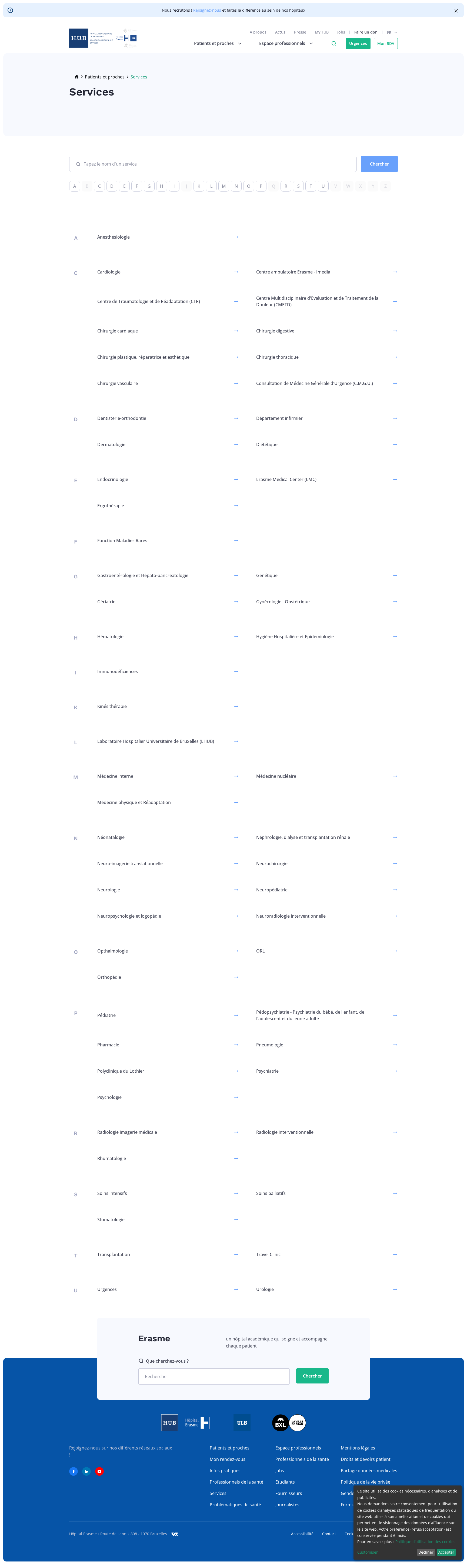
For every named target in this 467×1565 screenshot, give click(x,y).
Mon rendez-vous (227, 1459)
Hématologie (110, 637)
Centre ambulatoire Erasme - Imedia (293, 272)
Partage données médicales (369, 1471)
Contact (329, 1533)
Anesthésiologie (113, 237)
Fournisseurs (288, 1493)
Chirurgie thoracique (277, 357)
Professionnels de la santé (236, 1482)
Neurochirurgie (272, 863)
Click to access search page (333, 43)
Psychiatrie (267, 1071)
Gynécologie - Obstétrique (283, 602)
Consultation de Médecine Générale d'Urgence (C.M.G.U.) (314, 383)
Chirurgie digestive (275, 331)
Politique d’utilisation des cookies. (425, 1541)
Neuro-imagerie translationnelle (130, 863)
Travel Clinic (268, 1254)
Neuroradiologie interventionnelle (291, 916)
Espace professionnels (298, 1448)
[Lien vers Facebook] (73, 1471)
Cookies (351, 1533)
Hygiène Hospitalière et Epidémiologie (295, 637)
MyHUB (322, 32)
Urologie (265, 1289)
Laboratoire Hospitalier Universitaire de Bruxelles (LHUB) (155, 741)
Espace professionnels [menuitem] (282, 43)
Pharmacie (108, 1045)
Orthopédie (109, 977)
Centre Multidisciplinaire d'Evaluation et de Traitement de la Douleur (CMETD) (317, 301)
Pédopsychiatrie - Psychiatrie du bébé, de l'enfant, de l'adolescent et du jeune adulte (310, 1015)
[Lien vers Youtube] (99, 1471)
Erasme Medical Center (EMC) (286, 479)
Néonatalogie (111, 837)
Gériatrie (106, 602)
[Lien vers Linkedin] (86, 1471)
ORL (260, 951)
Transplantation (113, 1254)
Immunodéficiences (117, 671)
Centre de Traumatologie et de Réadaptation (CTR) (148, 301)
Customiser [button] (367, 1552)
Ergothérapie (110, 506)
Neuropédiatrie (272, 890)
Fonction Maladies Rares (122, 540)
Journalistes (287, 1505)
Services (218, 1493)
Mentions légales (358, 1448)
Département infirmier (279, 418)
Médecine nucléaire (276, 776)
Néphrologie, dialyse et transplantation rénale (303, 837)
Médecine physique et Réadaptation (134, 802)
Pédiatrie (106, 1015)
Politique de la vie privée (365, 1482)
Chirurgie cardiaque (117, 331)
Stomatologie (111, 1220)
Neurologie (108, 890)
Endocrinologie (112, 479)
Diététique (267, 444)
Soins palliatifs (271, 1193)
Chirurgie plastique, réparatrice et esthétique (143, 357)
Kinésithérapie (112, 706)
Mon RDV (385, 43)
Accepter (446, 1552)
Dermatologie (111, 444)
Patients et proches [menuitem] (214, 43)
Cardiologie (109, 272)
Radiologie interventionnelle (284, 1132)
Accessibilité (302, 1533)
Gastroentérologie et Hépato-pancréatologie (142, 575)
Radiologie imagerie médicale (127, 1132)
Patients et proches (105, 77)
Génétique (267, 575)
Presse (300, 32)
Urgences (358, 43)
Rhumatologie (111, 1158)
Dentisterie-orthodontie (121, 418)
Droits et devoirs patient (366, 1459)
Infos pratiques (225, 1471)
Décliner (425, 1552)
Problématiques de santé (235, 1505)
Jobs (341, 32)
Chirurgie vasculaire (117, 383)
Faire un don (366, 32)
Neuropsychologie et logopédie (129, 916)
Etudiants (285, 1482)
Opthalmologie (112, 951)
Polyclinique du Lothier (120, 1071)
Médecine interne (115, 776)
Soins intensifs (112, 1193)
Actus (280, 32)
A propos (258, 32)
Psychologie (109, 1097)
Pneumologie (269, 1045)
